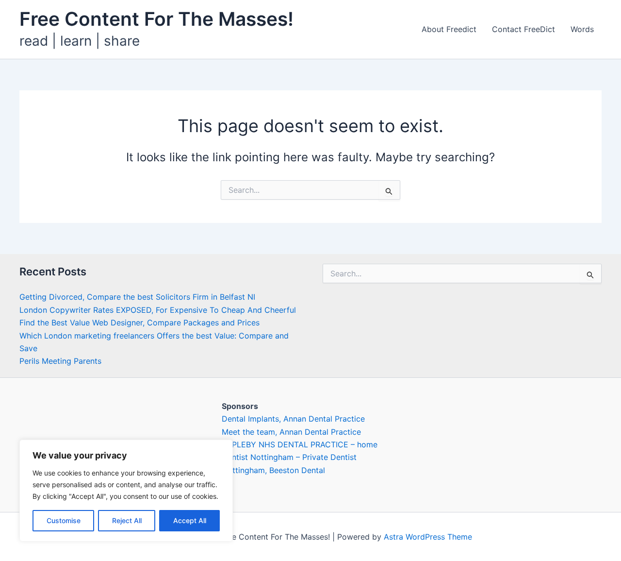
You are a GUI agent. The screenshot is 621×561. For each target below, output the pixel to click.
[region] (126, 491)
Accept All (189, 520)
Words (582, 29)
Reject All (127, 520)
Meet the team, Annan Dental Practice (291, 432)
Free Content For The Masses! (156, 18)
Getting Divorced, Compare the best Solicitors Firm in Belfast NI (137, 297)
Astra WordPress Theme (428, 537)
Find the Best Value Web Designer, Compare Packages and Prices (139, 322)
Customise (64, 520)
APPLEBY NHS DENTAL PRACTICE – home (299, 444)
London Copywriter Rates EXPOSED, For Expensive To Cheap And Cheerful (157, 310)
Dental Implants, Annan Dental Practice (293, 419)
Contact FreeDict (523, 29)
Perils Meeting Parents (60, 361)
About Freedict (449, 29)
